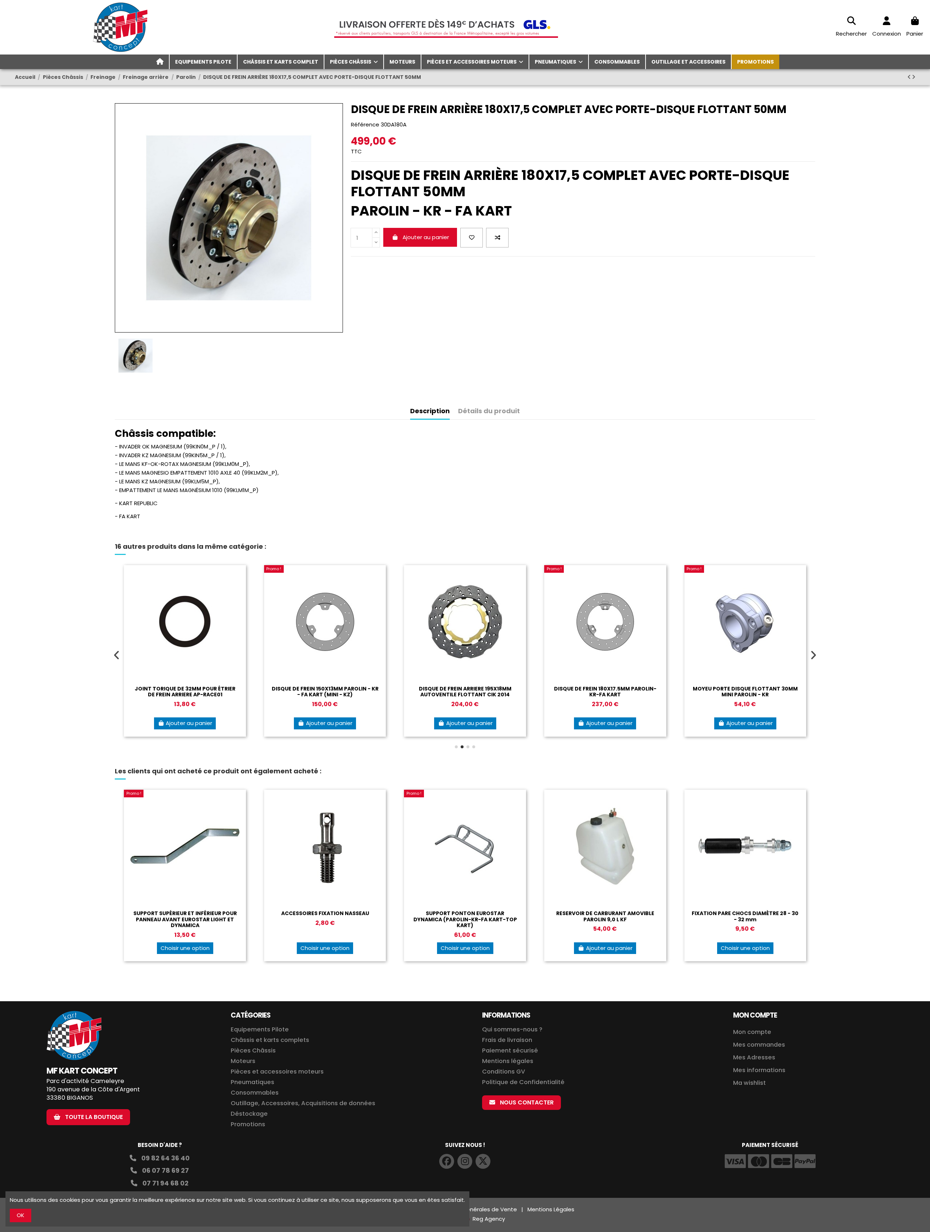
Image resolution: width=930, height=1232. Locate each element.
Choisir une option (185, 948)
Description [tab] (430, 411)
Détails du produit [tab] (489, 411)
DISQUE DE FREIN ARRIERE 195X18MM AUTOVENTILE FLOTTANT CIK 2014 (465, 691)
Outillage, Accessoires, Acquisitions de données (303, 1103)
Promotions (248, 1124)
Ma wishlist (749, 1083)
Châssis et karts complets (270, 1040)
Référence (365, 124)
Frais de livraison (507, 1040)
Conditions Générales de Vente (474, 1209)
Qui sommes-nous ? (512, 1029)
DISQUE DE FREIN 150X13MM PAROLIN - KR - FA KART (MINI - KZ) (325, 691)
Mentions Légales (550, 1209)
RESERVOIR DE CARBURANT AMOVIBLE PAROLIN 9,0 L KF (605, 916)
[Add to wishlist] (471, 238)
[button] (456, 746)
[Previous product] (909, 77)
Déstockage (249, 1114)
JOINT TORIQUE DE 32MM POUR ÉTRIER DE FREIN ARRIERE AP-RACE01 (185, 691)
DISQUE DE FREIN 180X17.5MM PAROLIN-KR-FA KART (605, 691)
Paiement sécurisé (510, 1050)
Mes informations (760, 1070)
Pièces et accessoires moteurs (277, 1071)
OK (20, 1215)
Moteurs (243, 1061)
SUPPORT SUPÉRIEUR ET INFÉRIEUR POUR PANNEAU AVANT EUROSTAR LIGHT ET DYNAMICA (185, 919)
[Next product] (913, 77)
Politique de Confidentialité (523, 1082)
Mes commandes (759, 1044)
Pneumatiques (252, 1082)
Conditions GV (503, 1071)
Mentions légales (507, 1061)
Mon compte (752, 1032)
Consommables (255, 1092)
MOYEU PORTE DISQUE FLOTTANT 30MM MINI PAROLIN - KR (745, 691)
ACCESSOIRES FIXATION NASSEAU (325, 913)
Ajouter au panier (426, 237)
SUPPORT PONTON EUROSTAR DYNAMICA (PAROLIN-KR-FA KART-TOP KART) (465, 919)
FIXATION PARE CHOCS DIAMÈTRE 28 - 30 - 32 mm (745, 916)
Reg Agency (489, 1219)
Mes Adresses (754, 1057)
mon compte (755, 1015)
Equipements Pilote (260, 1029)
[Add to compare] (497, 238)
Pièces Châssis (253, 1050)
